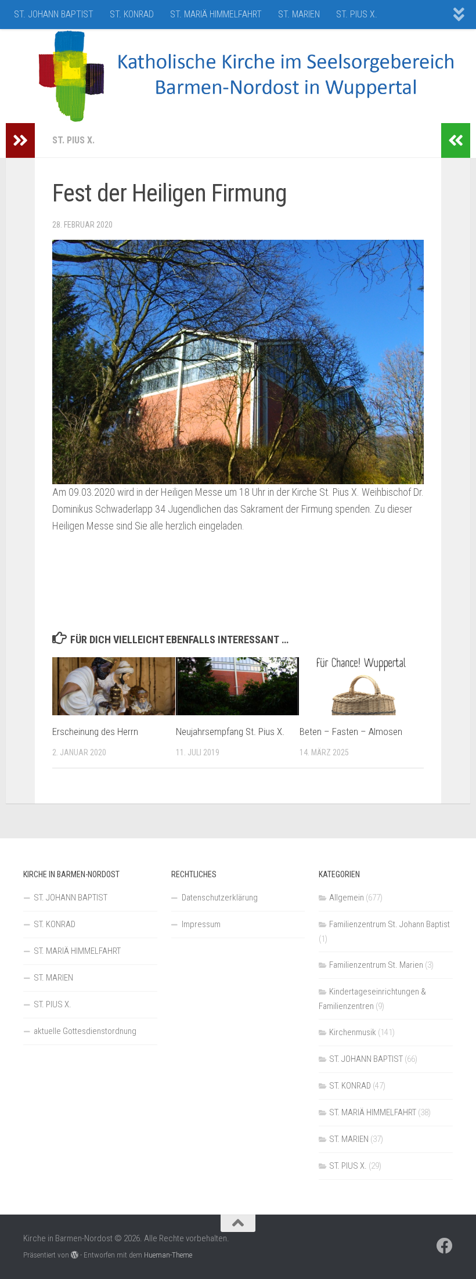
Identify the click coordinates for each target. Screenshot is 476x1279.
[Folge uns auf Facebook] (445, 1246)
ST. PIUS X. (356, 14)
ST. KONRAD (132, 14)
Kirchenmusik (352, 1032)
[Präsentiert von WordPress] (74, 1255)
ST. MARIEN (299, 14)
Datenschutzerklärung (220, 897)
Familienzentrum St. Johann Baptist (389, 924)
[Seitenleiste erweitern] (20, 140)
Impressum (201, 924)
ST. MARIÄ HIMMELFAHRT (216, 14)
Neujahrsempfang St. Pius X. (230, 731)
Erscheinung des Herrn (95, 731)
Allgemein (346, 897)
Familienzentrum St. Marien (376, 965)
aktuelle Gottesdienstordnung (85, 1031)
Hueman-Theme (168, 1255)
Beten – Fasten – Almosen (351, 731)
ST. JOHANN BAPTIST (53, 14)
